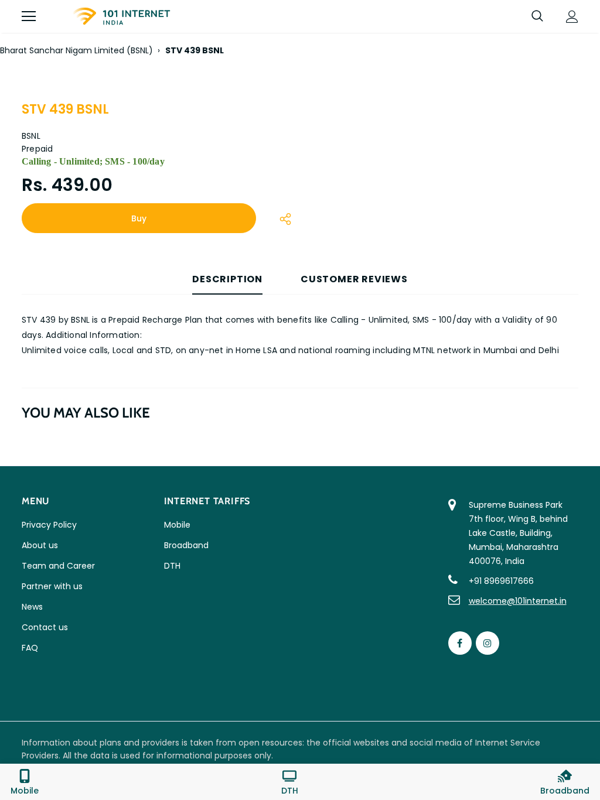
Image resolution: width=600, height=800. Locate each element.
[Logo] (121, 16)
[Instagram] (487, 643)
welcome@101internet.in (518, 601)
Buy (138, 218)
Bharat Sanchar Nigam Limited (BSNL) (76, 50)
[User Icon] (572, 17)
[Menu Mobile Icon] (29, 16)
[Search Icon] (537, 16)
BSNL (31, 136)
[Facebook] (460, 643)
